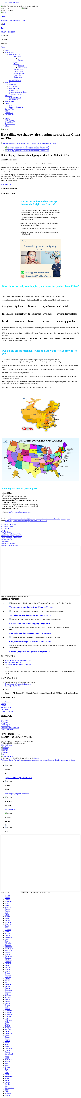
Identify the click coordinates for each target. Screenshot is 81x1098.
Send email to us (6, 184)
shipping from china (61, 760)
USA (19, 58)
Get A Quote (9, 115)
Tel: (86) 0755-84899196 (13, 662)
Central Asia (18, 77)
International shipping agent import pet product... (31, 633)
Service (7, 83)
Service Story (9, 101)
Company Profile (15, 98)
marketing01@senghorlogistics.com (17, 794)
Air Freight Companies (8, 524)
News (7, 103)
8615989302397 (10, 809)
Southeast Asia (18, 69)
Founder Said (13, 99)
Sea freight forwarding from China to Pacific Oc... (31, 615)
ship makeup (5, 541)
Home (7, 51)
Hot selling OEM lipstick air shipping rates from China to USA (26, 521)
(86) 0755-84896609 (12, 664)
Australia (21, 66)
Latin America (18, 71)
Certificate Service (15, 94)
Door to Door (13, 90)
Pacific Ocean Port (20, 73)
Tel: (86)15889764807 (12, 686)
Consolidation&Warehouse (18, 92)
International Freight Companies (11, 536)
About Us (8, 96)
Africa (16, 79)
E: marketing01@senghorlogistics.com (18, 660)
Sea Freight (13, 84)
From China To (14, 54)
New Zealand (22, 67)
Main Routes (9, 52)
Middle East (18, 75)
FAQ (6, 111)
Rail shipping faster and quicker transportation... (30, 651)
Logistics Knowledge (16, 107)
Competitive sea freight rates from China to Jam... (31, 641)
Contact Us (9, 113)
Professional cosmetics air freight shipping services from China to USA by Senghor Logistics (39, 519)
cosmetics (4, 530)
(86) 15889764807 (25, 778)
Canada (20, 60)
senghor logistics (6, 539)
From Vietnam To (15, 81)
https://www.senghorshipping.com (19, 512)
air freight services (7, 528)
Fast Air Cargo (6, 532)
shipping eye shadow (8, 543)
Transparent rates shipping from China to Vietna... (31, 607)
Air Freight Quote (7, 526)
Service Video (9, 109)
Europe (16, 62)
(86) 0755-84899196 (12, 778)
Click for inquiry (6, 745)
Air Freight (13, 86)
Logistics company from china (11, 538)
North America (18, 56)
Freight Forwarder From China (11, 534)
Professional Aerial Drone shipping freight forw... (30, 623)
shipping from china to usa (9, 545)
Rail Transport (14, 88)
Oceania (16, 64)
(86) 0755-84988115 (26, 664)
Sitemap (36, 758)
